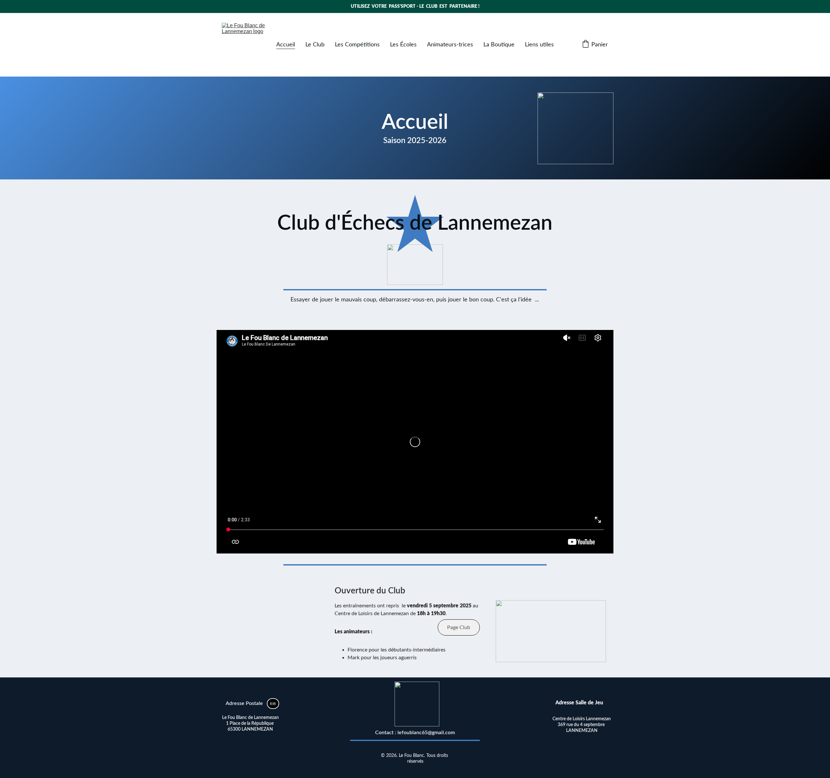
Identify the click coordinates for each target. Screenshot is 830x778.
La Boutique (499, 45)
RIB (273, 704)
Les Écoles (403, 45)
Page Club (458, 627)
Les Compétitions (357, 45)
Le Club (315, 45)
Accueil (285, 45)
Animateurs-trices (450, 45)
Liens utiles (539, 45)
